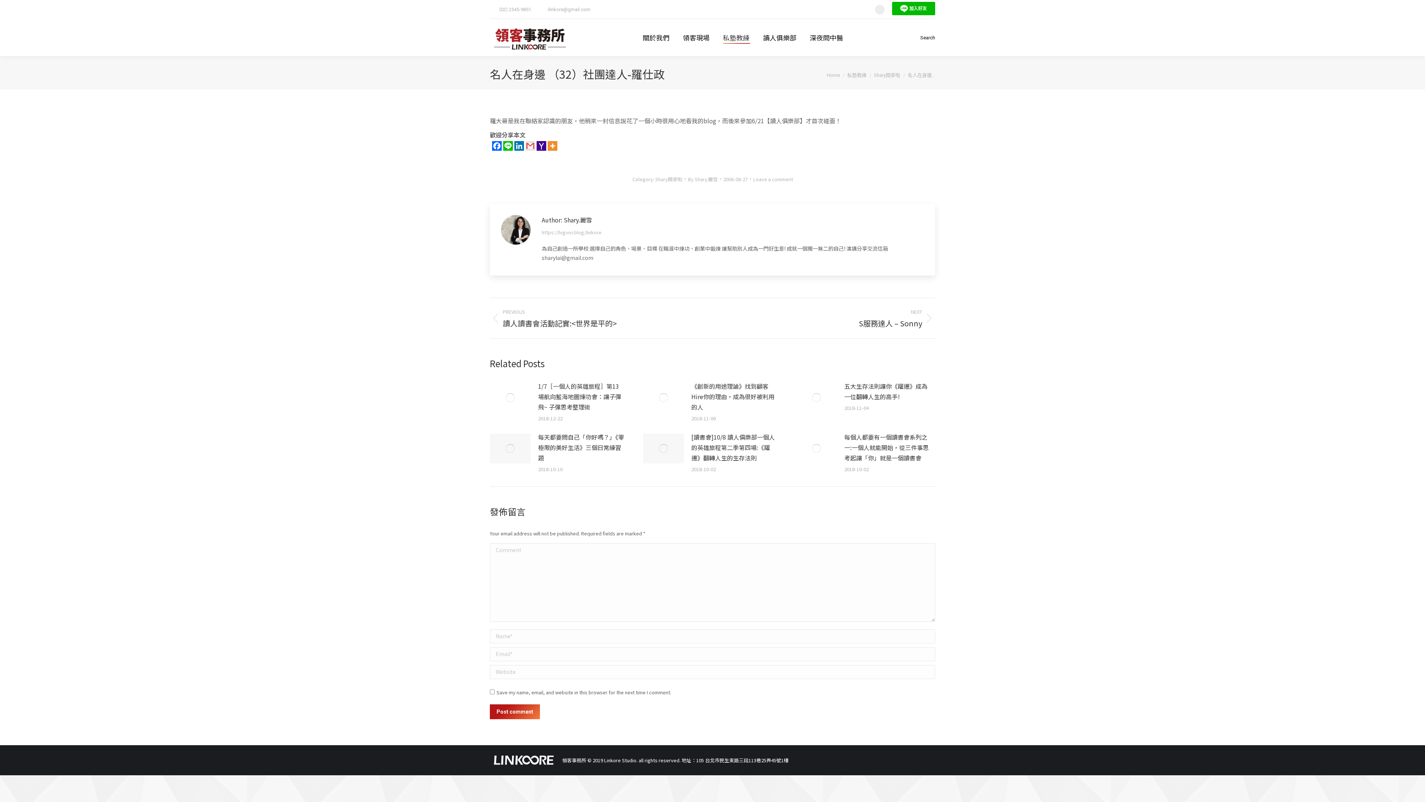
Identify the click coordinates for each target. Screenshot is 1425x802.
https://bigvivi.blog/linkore (572, 232)
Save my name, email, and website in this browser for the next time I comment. (584, 692)
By (703, 179)
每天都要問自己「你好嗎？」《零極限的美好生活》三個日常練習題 (581, 447)
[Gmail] (530, 146)
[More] (552, 146)
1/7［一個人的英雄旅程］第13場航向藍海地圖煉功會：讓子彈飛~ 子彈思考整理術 (579, 396)
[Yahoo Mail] (541, 146)
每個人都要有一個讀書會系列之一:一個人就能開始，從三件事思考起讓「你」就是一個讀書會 (886, 447)
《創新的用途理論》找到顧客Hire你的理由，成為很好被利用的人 (732, 396)
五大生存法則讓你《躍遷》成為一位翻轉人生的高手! (885, 391)
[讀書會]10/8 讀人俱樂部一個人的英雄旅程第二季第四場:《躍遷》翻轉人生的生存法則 (733, 447)
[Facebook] (497, 146)
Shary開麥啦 (668, 179)
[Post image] (510, 398)
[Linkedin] (519, 146)
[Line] (508, 146)
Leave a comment (773, 179)
